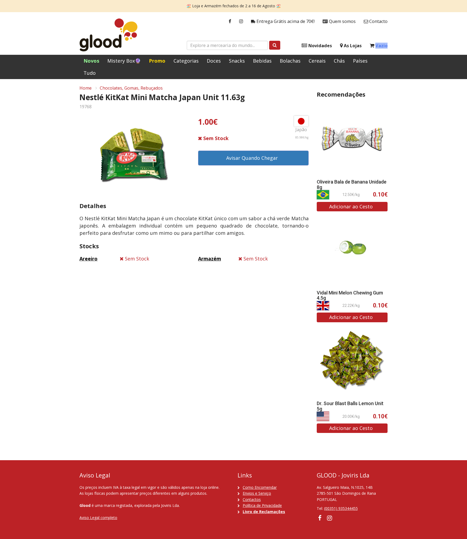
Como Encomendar (260, 487)
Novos (91, 60)
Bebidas (262, 60)
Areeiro (88, 258)
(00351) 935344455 (341, 508)
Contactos (252, 499)
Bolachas (290, 60)
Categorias (186, 60)
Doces (214, 60)
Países (360, 60)
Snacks (237, 60)
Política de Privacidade (262, 505)
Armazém (209, 258)
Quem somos (342, 21)
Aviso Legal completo (98, 517)
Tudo (90, 73)
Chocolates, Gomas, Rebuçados (131, 88)
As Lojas (352, 46)
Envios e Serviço (257, 493)
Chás (339, 60)
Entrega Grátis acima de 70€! (285, 21)
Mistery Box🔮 (124, 60)
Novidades (319, 46)
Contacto (378, 21)
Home (85, 88)
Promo (157, 60)
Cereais (317, 60)
